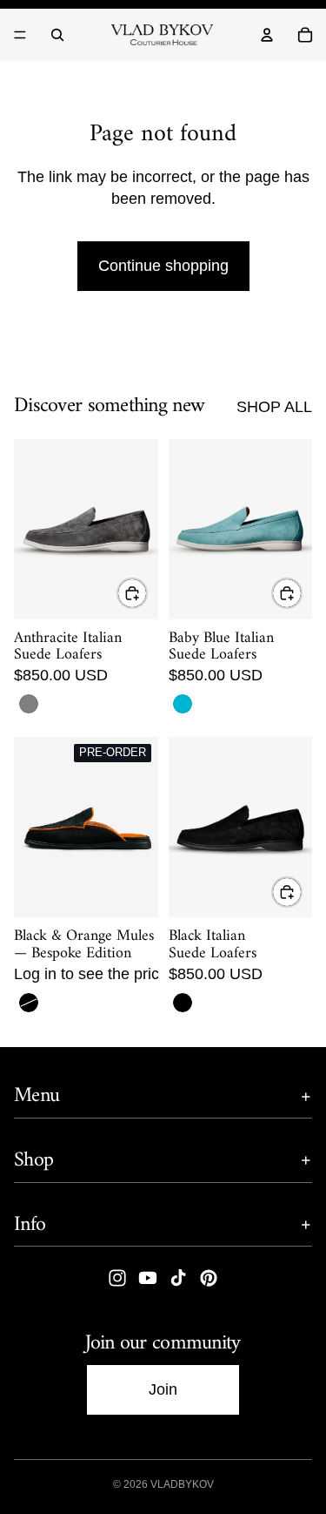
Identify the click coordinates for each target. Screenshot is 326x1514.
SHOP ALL (274, 407)
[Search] (57, 35)
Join (163, 1389)
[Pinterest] (208, 1278)
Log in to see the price (91, 974)
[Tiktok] (178, 1278)
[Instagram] (117, 1278)
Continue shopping (163, 265)
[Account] (267, 35)
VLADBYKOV (182, 1484)
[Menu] (20, 35)
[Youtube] (147, 1278)
